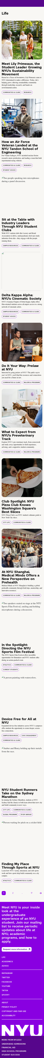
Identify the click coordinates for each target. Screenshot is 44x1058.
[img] (22, 40)
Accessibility (8, 1015)
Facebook (7, 982)
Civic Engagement (29, 736)
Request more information (15, 949)
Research (27, 92)
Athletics (7, 665)
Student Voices (9, 170)
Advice (5, 966)
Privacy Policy (9, 1007)
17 (31, 893)
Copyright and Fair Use (14, 1011)
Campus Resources (10, 246)
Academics (7, 961)
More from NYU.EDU (11, 1040)
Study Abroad (26, 814)
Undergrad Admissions (14, 1044)
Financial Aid (8, 1048)
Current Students (10, 670)
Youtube (6, 986)
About (5, 1002)
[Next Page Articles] (40, 893)
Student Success (11, 1055)
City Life (6, 522)
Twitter (6, 977)
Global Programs (10, 814)
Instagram (7, 973)
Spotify (5, 995)
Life (3, 957)
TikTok (5, 990)
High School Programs (14, 1051)
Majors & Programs (32, 382)
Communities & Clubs (11, 92)
